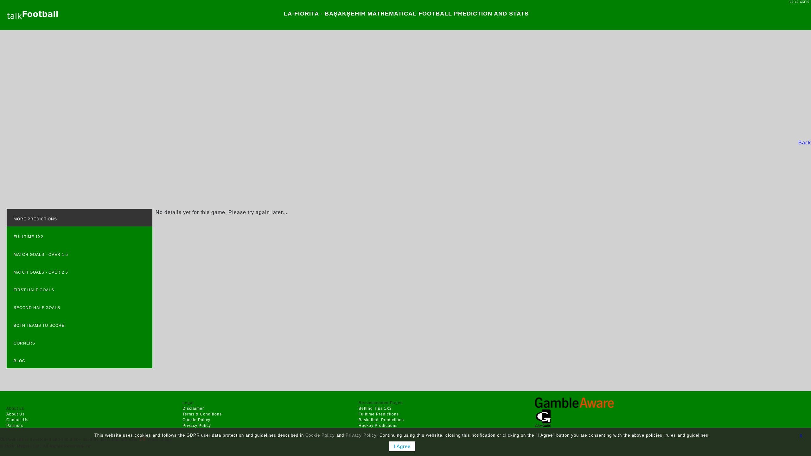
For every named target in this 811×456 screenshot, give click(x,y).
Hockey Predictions (378, 425)
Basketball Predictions (381, 420)
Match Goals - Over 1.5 (41, 254)
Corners (24, 343)
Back (804, 142)
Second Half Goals (37, 308)
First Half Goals (34, 290)
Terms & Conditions (202, 414)
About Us (15, 414)
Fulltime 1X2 (28, 237)
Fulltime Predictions (379, 414)
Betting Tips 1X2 (375, 408)
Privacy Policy (196, 425)
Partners (14, 425)
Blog (19, 361)
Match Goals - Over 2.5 (41, 272)
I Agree (402, 446)
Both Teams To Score (39, 325)
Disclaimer (193, 408)
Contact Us (17, 420)
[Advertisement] (405, 84)
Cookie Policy (196, 420)
